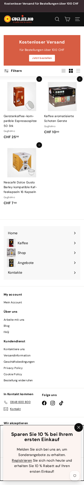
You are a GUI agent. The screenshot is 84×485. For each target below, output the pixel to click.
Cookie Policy (13, 374)
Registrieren (22, 460)
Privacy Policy (13, 368)
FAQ (6, 332)
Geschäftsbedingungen (19, 362)
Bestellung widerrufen (18, 380)
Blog (6, 326)
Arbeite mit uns (14, 320)
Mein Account (13, 302)
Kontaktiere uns (14, 349)
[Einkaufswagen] (67, 19)
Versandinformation (17, 355)
